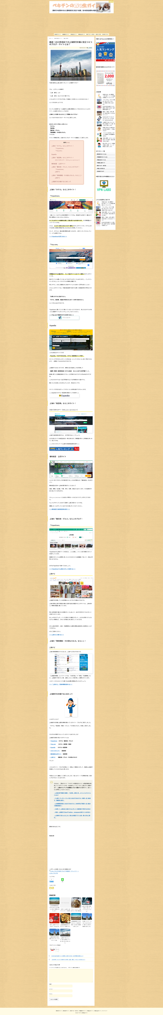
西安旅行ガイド (58, 34)
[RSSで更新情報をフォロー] (112, 2)
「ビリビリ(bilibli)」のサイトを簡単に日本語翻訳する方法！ (109, 134)
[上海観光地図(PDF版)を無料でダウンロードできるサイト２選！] (54, 932)
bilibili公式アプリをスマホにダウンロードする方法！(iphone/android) (108, 118)
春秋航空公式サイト (56, 754)
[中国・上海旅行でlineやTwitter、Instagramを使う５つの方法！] (54, 918)
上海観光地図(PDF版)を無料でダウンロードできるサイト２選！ (54, 938)
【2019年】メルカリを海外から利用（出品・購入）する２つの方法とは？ (68, 959)
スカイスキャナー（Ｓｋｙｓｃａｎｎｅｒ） (67, 160)
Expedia (54, 154)
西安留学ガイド (66, 1010)
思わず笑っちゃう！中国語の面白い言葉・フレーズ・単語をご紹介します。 (109, 145)
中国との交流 (98, 34)
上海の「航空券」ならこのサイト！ (63, 157)
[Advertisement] (81, 24)
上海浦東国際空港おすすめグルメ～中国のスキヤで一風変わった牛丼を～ (65, 926)
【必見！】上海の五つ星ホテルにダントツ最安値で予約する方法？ (65, 910)
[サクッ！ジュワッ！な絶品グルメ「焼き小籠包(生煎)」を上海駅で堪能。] (76, 902)
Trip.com (53, 744)
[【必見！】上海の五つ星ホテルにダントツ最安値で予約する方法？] (65, 902)
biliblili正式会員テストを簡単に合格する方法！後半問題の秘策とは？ (67, 956)
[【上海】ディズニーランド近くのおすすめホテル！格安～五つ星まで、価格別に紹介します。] (87, 916)
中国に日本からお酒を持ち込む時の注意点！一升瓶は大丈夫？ (109, 129)
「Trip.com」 (59, 151)
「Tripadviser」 (59, 148)
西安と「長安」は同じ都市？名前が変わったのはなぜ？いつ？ (109, 113)
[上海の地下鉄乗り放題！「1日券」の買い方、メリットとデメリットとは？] (87, 901)
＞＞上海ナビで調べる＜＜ (56, 634)
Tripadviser (54, 741)
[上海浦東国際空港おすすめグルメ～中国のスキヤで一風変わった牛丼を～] (65, 918)
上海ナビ (57, 172)
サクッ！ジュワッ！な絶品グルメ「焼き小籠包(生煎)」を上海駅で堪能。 (76, 910)
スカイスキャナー (55, 751)
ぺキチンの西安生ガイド (82, 1012)
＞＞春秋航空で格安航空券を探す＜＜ (59, 509)
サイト (50, 994)
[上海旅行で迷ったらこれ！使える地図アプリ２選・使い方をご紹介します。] (65, 932)
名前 (50, 984)
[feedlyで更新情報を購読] (110, 2)
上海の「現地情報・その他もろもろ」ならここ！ (67, 175)
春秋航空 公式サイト (59, 164)
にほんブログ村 (53, 873)
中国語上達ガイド (81, 34)
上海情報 (90, 47)
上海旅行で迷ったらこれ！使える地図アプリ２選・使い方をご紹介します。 (109, 123)
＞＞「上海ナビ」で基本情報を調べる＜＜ (60, 684)
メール (51, 989)
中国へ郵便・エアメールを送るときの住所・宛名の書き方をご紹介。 (109, 139)
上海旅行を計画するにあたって (61, 181)
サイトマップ (104, 1010)
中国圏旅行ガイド (65, 34)
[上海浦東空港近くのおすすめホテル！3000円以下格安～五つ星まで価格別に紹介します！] (76, 916)
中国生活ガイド (73, 34)
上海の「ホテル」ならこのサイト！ (63, 146)
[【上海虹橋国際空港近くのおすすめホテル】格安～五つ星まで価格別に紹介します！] (54, 900)
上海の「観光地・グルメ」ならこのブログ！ (66, 167)
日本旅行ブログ (105, 34)
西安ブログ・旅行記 (90, 34)
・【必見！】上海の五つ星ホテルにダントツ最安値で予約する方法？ (72, 809)
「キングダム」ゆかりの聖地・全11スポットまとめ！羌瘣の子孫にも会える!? (109, 102)
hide (68, 142)
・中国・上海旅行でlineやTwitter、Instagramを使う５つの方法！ (72, 812)
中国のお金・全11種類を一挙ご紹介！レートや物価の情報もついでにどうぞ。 (109, 96)
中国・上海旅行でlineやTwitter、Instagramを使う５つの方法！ (54, 926)
